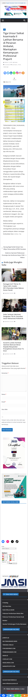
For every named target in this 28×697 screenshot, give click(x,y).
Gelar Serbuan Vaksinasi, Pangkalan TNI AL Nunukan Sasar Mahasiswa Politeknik (13, 316)
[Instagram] (17, 71)
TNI (4, 29)
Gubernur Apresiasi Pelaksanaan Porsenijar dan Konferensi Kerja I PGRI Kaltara (13, 255)
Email (4, 402)
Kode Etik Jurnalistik (8, 610)
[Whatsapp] (14, 71)
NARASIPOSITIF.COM (9, 666)
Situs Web (4, 409)
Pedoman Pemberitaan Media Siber (13, 613)
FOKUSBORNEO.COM (9, 648)
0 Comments (7, 64)
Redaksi (15, 62)
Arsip (3, 546)
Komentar (5, 373)
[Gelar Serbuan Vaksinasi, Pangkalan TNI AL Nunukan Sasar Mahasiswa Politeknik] (14, 300)
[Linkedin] (11, 71)
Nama (4, 394)
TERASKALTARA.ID (8, 645)
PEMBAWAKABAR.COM (9, 652)
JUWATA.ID (6, 638)
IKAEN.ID (5, 655)
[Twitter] (8, 71)
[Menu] (3, 20)
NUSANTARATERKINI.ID (10, 680)
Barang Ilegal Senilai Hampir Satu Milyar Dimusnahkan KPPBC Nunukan (15, 248)
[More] (23, 71)
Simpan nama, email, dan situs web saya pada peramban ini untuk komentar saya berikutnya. (13, 422)
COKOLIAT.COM (7, 659)
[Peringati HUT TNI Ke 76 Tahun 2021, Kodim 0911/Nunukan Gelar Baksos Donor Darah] (14, 269)
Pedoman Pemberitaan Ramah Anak (13, 617)
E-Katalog (5, 603)
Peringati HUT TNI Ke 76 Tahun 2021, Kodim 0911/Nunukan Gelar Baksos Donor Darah (13, 287)
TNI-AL (19, 64)
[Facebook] (5, 71)
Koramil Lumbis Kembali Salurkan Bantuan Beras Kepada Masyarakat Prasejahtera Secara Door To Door (13, 347)
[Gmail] (20, 71)
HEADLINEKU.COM (8, 663)
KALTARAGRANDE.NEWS (10, 641)
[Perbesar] (24, 438)
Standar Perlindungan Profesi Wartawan (14, 624)
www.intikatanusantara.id (10, 683)
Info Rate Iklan (7, 606)
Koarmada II (14, 64)
